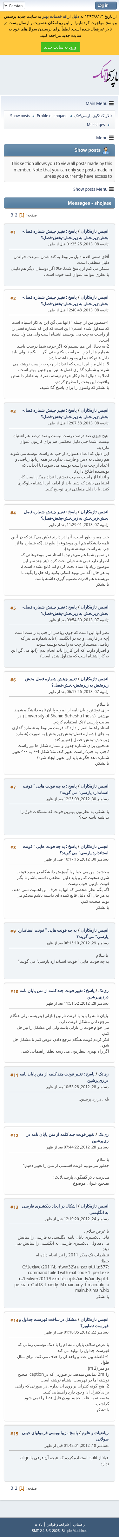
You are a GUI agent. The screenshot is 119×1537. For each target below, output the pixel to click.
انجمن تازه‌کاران (95, 231)
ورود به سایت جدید (60, 47)
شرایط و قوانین (58, 1524)
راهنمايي (79, 1524)
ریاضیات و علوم (95, 1432)
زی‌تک (103, 990)
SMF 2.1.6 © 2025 (46, 1531)
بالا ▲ (38, 1524)
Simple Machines (75, 1531)
